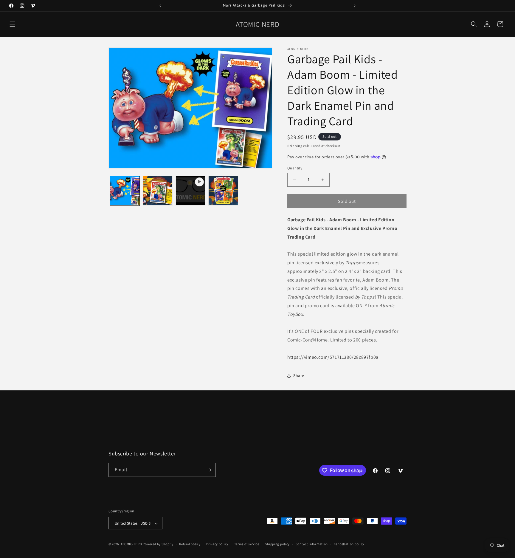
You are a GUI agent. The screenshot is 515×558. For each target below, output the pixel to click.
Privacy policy (217, 544)
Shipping (295, 145)
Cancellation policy (349, 544)
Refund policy (189, 544)
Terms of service (246, 544)
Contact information (312, 544)
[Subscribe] (208, 470)
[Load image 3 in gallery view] (223, 190)
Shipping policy (277, 544)
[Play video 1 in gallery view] (190, 190)
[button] (12, 24)
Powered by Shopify (158, 544)
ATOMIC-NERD (131, 544)
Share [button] (298, 375)
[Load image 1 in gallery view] (125, 190)
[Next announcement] (354, 5)
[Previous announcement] (160, 5)
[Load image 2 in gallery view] (158, 190)
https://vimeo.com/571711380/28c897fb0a (333, 357)
